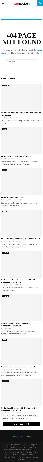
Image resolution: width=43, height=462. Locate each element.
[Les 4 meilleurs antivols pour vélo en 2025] (21, 140)
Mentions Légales (18, 437)
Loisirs (4, 129)
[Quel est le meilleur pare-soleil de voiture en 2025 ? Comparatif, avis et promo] (21, 392)
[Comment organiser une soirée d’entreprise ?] (21, 351)
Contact (28, 437)
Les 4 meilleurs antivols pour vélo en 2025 (16, 156)
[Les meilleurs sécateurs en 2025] (21, 181)
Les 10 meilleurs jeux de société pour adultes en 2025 (20, 239)
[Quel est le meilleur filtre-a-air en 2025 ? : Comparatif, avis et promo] (21, 97)
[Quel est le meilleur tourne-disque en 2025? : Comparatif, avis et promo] (21, 307)
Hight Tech (6, 252)
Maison (5, 170)
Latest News (8, 78)
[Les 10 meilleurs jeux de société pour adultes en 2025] (21, 223)
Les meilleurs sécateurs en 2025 (12, 197)
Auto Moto (5, 85)
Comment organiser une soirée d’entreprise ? (18, 367)
